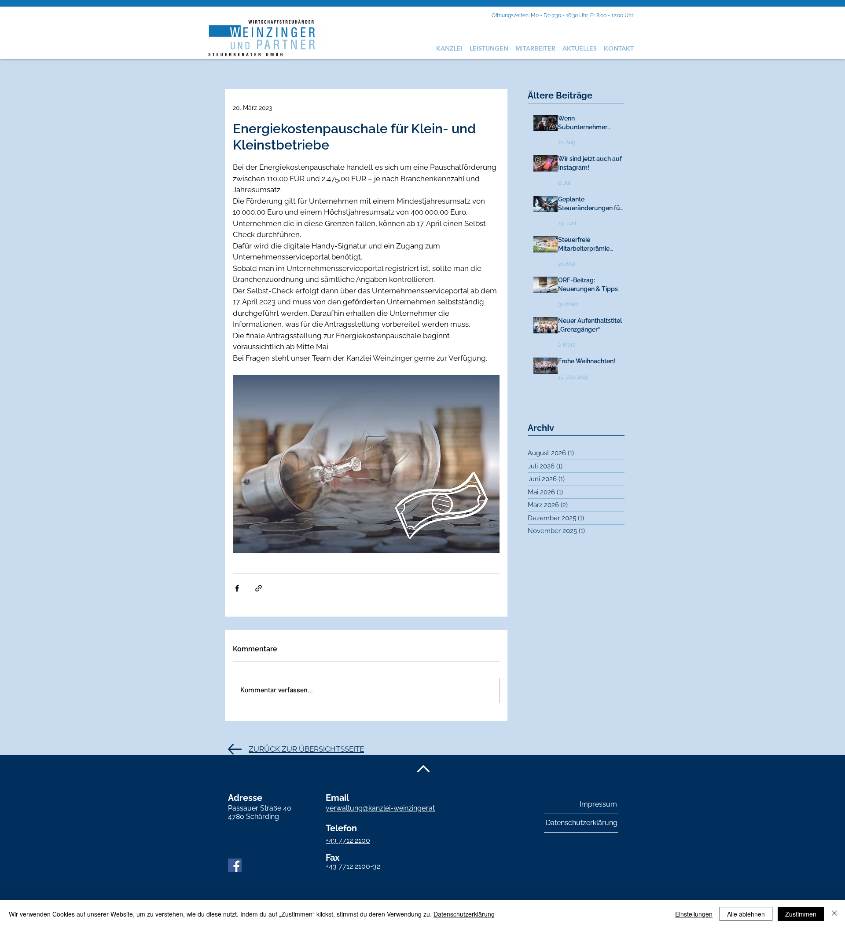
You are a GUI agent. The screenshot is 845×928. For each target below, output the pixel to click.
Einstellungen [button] (694, 914)
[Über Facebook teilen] (237, 588)
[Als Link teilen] (258, 588)
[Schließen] (834, 914)
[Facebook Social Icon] (235, 865)
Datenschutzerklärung (464, 914)
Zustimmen (800, 914)
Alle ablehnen (746, 914)
